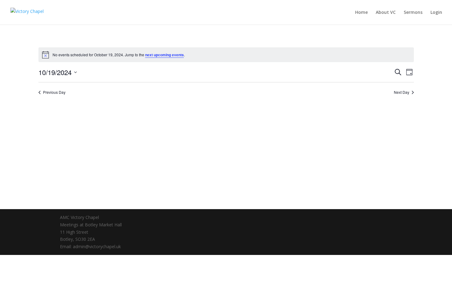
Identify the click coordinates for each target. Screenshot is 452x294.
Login (436, 12)
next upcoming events (164, 55)
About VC (386, 12)
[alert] (226, 54)
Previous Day (54, 92)
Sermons (413, 12)
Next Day (401, 92)
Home (361, 12)
